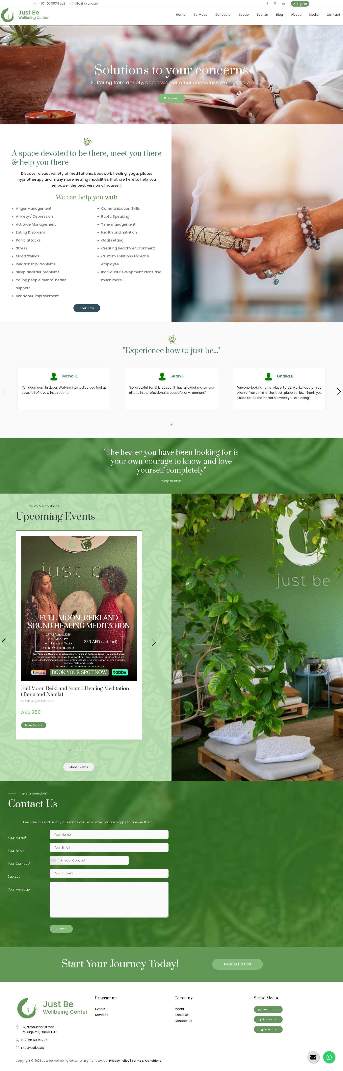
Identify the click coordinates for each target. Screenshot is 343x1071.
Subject (14, 876)
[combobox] (56, 860)
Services (200, 14)
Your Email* (16, 850)
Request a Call (237, 964)
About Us (181, 1015)
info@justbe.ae (86, 3)
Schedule (222, 14)
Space (243, 14)
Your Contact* (19, 863)
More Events (78, 767)
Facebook (270, 1019)
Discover (171, 98)
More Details (33, 725)
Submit (61, 929)
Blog (279, 14)
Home (181, 14)
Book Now (87, 308)
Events (262, 14)
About (296, 14)
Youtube (270, 1029)
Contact (334, 14)
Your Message (19, 889)
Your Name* (17, 837)
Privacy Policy (119, 1061)
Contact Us (183, 1021)
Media (314, 14)
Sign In (301, 4)
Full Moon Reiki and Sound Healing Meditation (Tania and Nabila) (75, 691)
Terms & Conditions (146, 1061)
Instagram (270, 1009)
